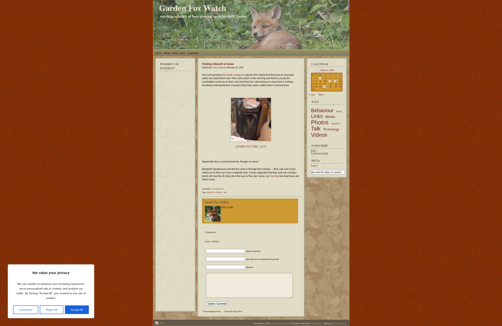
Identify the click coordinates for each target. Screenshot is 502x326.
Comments (319, 153)
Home (158, 53)
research (335, 123)
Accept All (77, 309)
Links (182, 53)
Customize (25, 309)
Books (339, 111)
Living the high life (232, 311)
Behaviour (211, 192)
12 (337, 81)
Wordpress (316, 323)
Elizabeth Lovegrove (234, 75)
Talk (224, 192)
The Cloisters (339, 323)
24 (326, 87)
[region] (51, 291)
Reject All (51, 309)
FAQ (174, 53)
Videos (319, 135)
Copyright (192, 53)
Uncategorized (218, 189)
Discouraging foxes (212, 311)
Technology (331, 129)
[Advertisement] (175, 131)
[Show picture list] (251, 146)
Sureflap (274, 176)
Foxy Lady (217, 67)
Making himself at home (218, 63)
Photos (219, 192)
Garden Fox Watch (192, 8)
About (167, 53)
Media (330, 117)
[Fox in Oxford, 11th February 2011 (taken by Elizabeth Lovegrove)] (251, 119)
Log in (314, 165)
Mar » (322, 94)
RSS (162, 323)
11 (331, 81)
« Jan (312, 94)
